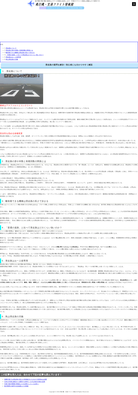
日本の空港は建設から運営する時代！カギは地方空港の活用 (24, 381)
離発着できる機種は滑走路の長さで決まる (20, 52)
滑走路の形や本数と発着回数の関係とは (19, 50)
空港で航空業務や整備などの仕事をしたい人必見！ (21, 384)
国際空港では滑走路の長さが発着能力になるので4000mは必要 (25, 379)
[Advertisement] (69, 25)
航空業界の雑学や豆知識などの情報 (16, 386)
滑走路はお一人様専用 (13, 57)
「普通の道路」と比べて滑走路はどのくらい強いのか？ (25, 55)
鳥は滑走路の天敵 (12, 59)
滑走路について (11, 48)
